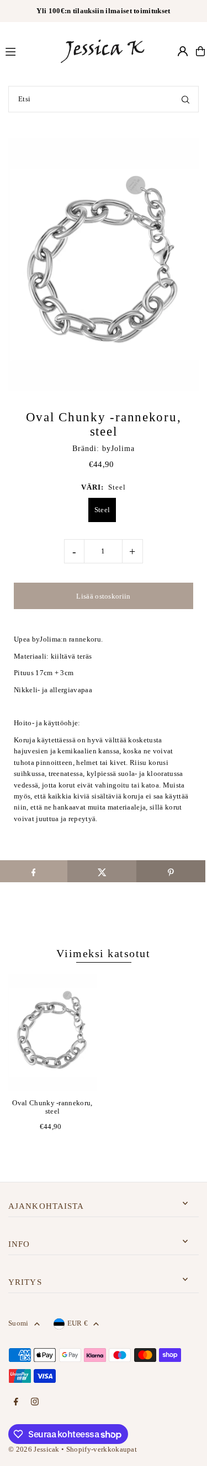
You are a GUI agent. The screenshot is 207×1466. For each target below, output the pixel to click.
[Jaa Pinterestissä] (170, 871)
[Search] (185, 99)
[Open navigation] (26, 50)
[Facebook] (16, 1402)
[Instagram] (35, 1402)
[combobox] (103, 99)
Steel (102, 510)
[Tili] (183, 51)
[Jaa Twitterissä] (101, 871)
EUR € (77, 1323)
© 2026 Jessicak (34, 1449)
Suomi (18, 1323)
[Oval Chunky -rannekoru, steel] (52, 1032)
